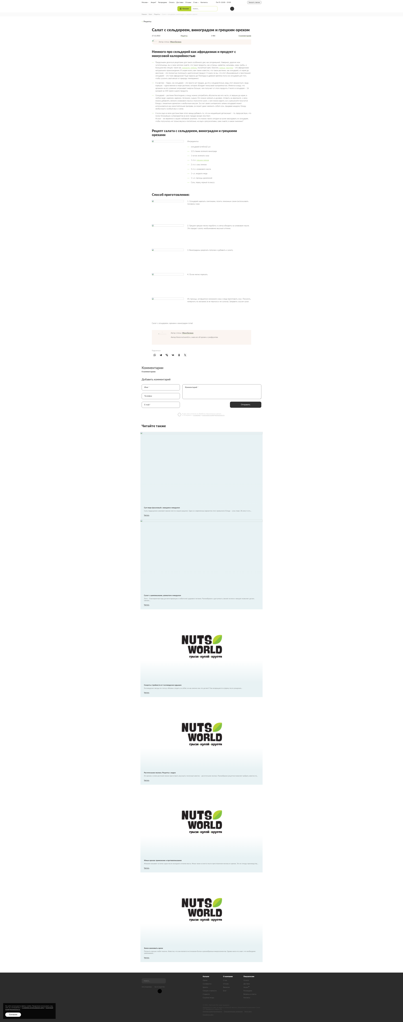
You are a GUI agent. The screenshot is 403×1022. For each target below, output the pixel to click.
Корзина (259, 8)
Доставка (246, 984)
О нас (225, 980)
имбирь (194, 68)
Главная (144, 14)
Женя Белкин (175, 42)
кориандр (186, 68)
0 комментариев (245, 36)
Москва (144, 2)
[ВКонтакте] (173, 355)
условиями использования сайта (33, 1007)
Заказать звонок (254, 2)
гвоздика (229, 68)
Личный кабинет (248, 8)
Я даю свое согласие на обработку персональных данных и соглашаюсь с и (203, 414)
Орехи (205, 980)
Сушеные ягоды (208, 997)
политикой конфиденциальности (213, 415)
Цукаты (205, 987)
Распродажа (247, 991)
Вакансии (226, 987)
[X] (185, 355)
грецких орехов (202, 160)
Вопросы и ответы (249, 994)
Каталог (186, 9)
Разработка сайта (208, 1014)
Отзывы (226, 984)
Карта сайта (248, 1011)
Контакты (246, 997)
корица (222, 68)
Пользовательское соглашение (233, 1011)
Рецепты (157, 14)
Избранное (253, 8)
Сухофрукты (207, 984)
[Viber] (167, 355)
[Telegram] (161, 355)
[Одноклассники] (179, 355)
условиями (196, 415)
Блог (150, 14)
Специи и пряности (210, 991)
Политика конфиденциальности (212, 1011)
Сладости (206, 994)
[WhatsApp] (155, 355)
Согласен (13, 1015)
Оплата (246, 980)
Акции (245, 987)
